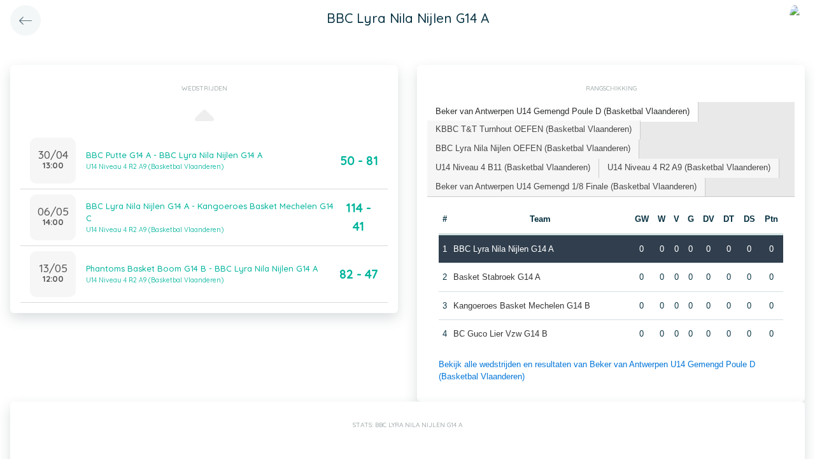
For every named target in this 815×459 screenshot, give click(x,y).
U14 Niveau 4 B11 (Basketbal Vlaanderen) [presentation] (513, 167)
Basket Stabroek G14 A (497, 277)
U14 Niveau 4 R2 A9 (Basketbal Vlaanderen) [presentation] (688, 167)
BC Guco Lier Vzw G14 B (500, 334)
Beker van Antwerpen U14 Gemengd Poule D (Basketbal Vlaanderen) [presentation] (563, 111)
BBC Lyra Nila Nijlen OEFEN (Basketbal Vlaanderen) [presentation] (533, 148)
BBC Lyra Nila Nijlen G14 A (503, 249)
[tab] (562, 112)
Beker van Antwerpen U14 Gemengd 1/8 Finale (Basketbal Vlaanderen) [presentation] (566, 186)
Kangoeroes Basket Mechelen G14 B (521, 305)
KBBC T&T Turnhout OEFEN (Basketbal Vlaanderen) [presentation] (534, 129)
